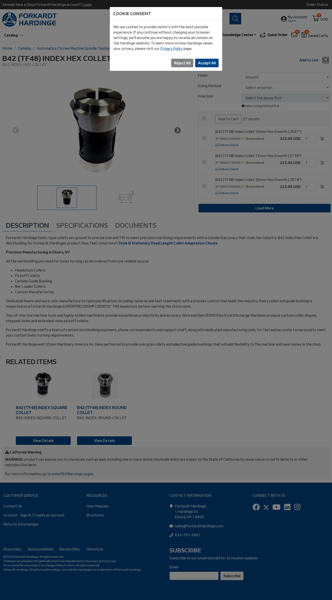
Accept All (207, 63)
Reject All (182, 63)
